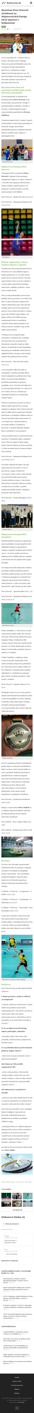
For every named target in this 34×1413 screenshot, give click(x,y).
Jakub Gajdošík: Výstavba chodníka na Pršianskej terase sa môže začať (16, 1356)
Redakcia (17, 1393)
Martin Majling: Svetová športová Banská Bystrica (17, 1362)
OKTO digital (21, 1402)
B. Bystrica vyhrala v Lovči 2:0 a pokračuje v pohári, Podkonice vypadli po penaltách (17, 1306)
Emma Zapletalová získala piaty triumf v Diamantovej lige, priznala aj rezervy (17, 1288)
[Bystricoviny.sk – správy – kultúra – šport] (11, 3)
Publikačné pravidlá (6, 1229)
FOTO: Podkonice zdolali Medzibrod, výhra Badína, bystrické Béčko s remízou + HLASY (17, 1298)
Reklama (17, 1389)
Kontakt (17, 1377)
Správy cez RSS (17, 1381)
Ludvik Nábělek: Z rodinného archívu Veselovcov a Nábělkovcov (15, 1333)
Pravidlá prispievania (17, 1385)
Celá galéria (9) (17, 1210)
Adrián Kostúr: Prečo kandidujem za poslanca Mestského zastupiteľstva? (15, 1347)
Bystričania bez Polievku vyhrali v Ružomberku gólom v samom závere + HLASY (16, 1281)
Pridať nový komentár (12, 1224)
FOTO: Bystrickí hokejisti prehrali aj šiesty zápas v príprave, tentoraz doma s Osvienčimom (17, 1316)
